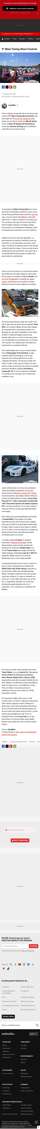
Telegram (28, 964)
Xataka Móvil (6, 1048)
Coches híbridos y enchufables (8, 992)
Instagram (24, 964)
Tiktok (8, 968)
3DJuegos (24, 1045)
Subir (32, 1034)
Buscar (37, 1025)
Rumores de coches (9, 1001)
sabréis (10, 113)
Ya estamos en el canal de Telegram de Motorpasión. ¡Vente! (20, 34)
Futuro (4, 1010)
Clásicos (32, 742)
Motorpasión (24, 1073)
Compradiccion (6, 1094)
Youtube (19, 964)
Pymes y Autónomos (27, 1091)
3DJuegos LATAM (26, 1105)
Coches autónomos (28, 1006)
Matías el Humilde (19, 542)
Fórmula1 (5, 987)
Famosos (7, 39)
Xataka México (6, 1105)
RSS (32, 964)
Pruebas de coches (27, 997)
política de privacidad (27, 951)
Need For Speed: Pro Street (25, 493)
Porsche (30, 39)
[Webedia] (8, 1035)
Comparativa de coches (10, 1006)
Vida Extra (24, 1048)
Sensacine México (26, 1108)
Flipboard (10, 87)
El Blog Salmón (25, 1088)
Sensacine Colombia (27, 1111)
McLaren (22, 39)
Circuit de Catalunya (22, 119)
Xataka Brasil (6, 1108)
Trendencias (6, 1088)
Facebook (3, 87)
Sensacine (24, 1059)
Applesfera (5, 1051)
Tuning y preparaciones (18, 742)
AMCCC (24, 217)
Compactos (25, 991)
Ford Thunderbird (11, 279)
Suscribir (33, 946)
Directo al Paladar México (10, 1114)
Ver (21, 840)
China (14, 39)
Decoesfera (5, 1091)
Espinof (23, 1062)
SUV (3, 997)
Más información (30, 1127)
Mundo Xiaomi (6, 1057)
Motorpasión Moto (26, 1076)
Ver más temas (8, 1016)
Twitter (7, 87)
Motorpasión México (27, 1114)
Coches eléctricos (27, 987)
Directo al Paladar (7, 1073)
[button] (13, 105)
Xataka (4, 1045)
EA (28, 490)
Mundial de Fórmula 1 (28, 1010)
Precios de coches (27, 1001)
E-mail (14, 87)
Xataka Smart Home (8, 1054)
